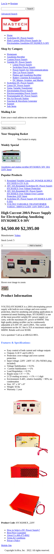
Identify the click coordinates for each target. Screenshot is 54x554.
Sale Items (11, 106)
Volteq (17, 235)
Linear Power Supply (22, 64)
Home (10, 35)
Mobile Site (6, 545)
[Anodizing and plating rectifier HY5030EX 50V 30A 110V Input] (11, 162)
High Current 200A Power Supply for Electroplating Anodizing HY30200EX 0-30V (28, 41)
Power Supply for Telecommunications (30, 70)
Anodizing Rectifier (16, 57)
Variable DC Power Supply (19, 62)
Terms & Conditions (16, 538)
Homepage (12, 54)
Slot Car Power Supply (23, 72)
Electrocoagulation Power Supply (22, 93)
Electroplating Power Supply (20, 90)
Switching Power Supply (24, 67)
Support (10, 103)
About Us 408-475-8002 (18, 535)
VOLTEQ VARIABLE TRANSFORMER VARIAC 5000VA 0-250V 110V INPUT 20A (28, 205)
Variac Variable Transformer (19, 88)
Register (14, 3)
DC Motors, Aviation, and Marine (28, 80)
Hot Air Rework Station (18, 98)
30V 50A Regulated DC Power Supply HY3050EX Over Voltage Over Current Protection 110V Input (25, 193)
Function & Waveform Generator (22, 101)
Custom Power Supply (17, 59)
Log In (4, 3)
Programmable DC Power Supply (22, 96)
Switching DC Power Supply (20, 38)
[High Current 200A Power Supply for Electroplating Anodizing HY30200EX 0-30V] (26, 277)
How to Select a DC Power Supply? (23, 530)
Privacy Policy (13, 540)
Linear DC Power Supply (18, 85)
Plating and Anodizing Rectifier (27, 75)
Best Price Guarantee (16, 532)
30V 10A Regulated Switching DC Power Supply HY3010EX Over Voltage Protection (29, 187)
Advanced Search (9, 14)
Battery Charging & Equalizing (27, 77)
